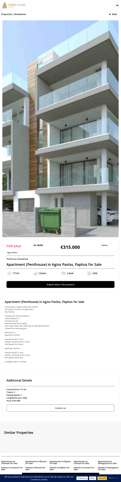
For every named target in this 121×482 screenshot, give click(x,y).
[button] (60, 227)
